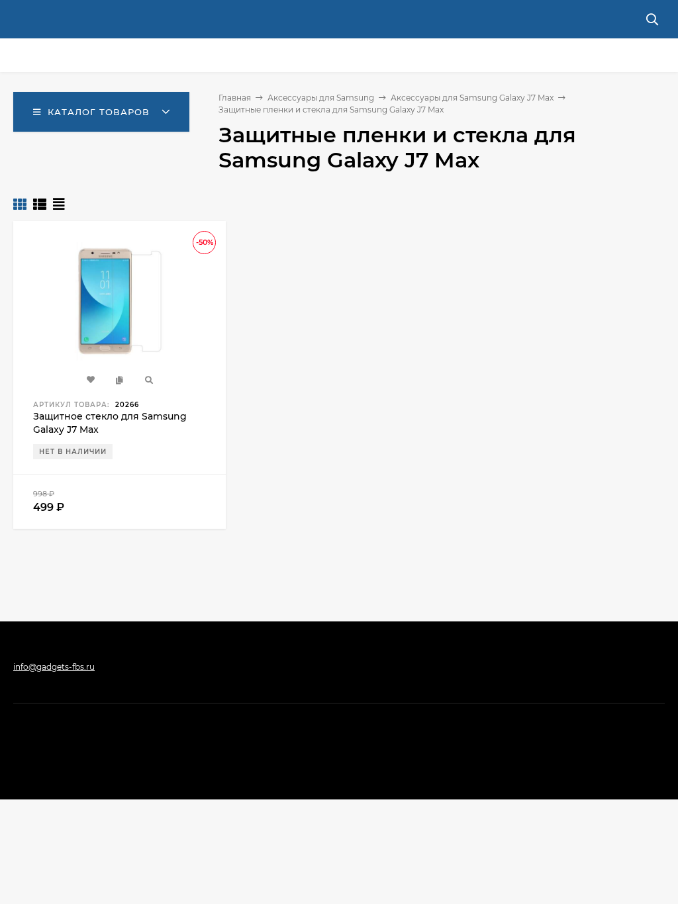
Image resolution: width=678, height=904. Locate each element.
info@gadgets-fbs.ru (54, 667)
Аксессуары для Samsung (320, 98)
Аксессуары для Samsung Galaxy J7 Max (472, 98)
